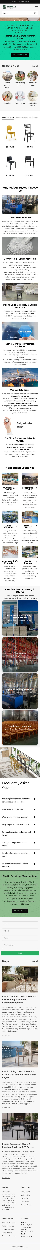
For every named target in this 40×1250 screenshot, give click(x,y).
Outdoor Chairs (26, 1205)
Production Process (8, 1229)
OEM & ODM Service (9, 1223)
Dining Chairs (25, 1192)
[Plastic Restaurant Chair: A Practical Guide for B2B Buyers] (20, 1126)
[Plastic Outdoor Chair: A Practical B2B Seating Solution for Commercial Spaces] (20, 979)
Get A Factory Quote (20, 55)
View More (6, 1035)
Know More (20, 911)
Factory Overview (8, 1226)
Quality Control (7, 1233)
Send (20, 953)
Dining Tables (25, 1195)
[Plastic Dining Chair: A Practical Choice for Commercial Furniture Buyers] (20, 1054)
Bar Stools (24, 1198)
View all (35, 66)
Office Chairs (25, 1201)
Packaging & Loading (9, 1236)
